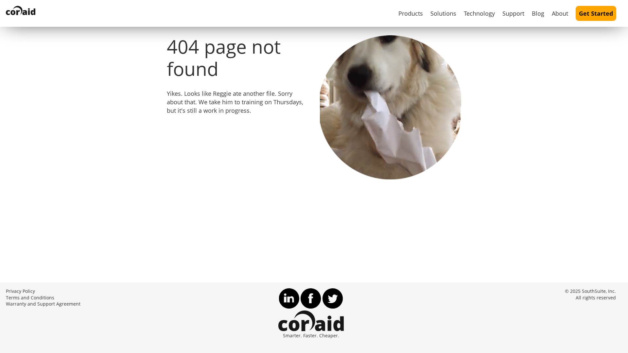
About (560, 13)
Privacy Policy (20, 291)
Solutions (443, 13)
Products (410, 13)
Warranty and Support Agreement (43, 304)
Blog (538, 13)
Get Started (596, 13)
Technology (479, 13)
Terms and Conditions (30, 298)
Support (513, 13)
